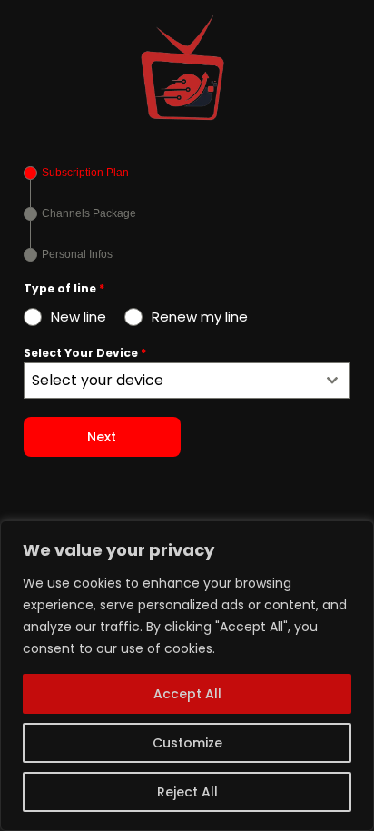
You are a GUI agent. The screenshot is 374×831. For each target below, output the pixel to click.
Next (101, 437)
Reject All (187, 792)
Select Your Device (85, 353)
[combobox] (187, 380)
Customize (187, 743)
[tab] (76, 173)
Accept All (187, 694)
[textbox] (170, 380)
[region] (187, 675)
